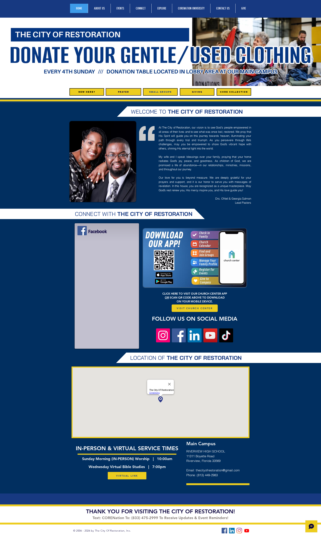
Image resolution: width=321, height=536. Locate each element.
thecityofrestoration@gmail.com (218, 470)
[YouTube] (210, 335)
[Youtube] (246, 530)
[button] (160, 52)
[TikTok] (226, 335)
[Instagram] (163, 335)
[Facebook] (82, 230)
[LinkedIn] (195, 335)
